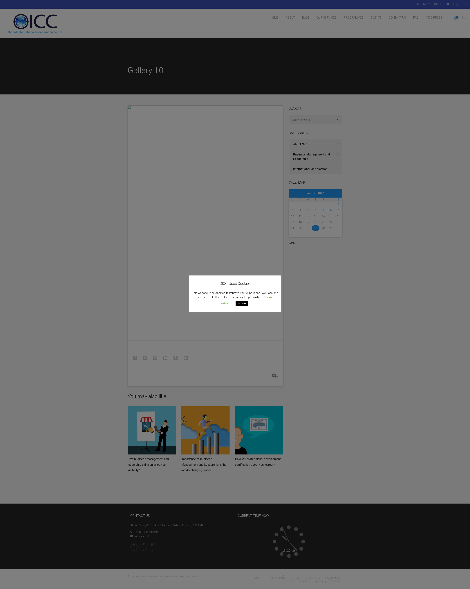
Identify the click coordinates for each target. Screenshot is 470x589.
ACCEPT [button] (242, 303)
